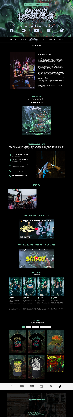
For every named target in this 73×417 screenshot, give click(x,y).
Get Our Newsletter (58, 39)
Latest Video (44, 39)
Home (11, 39)
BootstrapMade (40, 413)
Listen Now (23, 39)
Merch (50, 39)
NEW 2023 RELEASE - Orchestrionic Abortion (36, 4)
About (16, 39)
